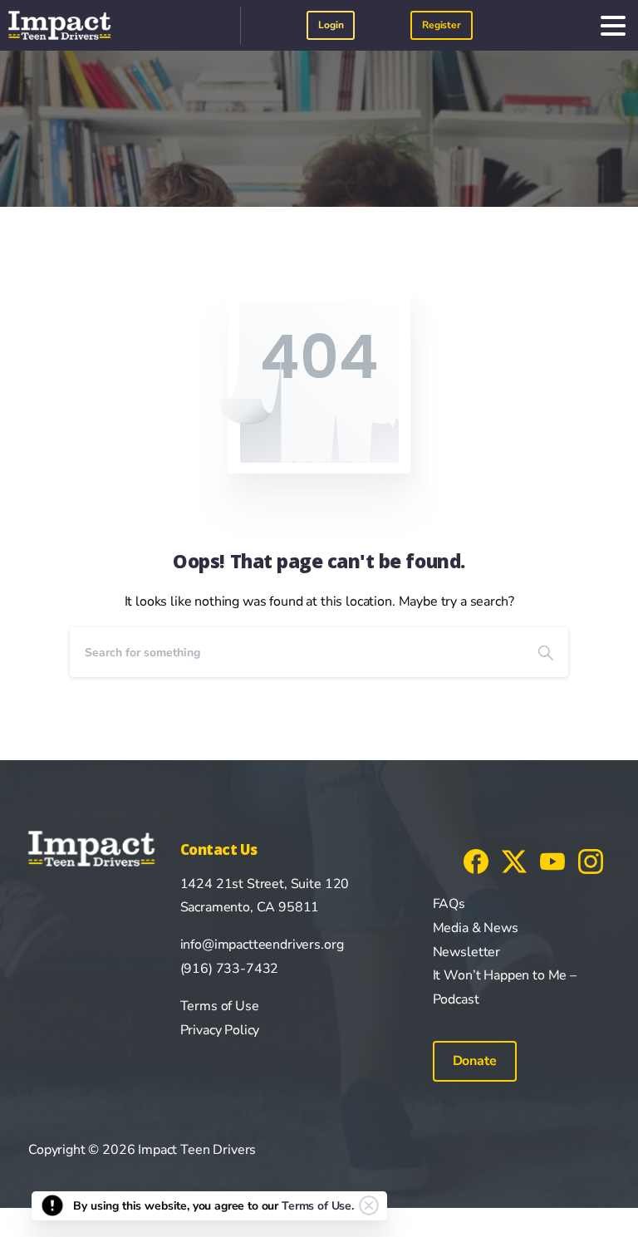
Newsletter (466, 952)
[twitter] (514, 860)
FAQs (449, 904)
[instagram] (591, 860)
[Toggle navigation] (613, 26)
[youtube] (552, 860)
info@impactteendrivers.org (262, 944)
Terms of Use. (318, 1206)
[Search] (545, 652)
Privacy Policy (220, 1030)
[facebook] (476, 860)
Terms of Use (219, 1006)
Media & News (475, 928)
